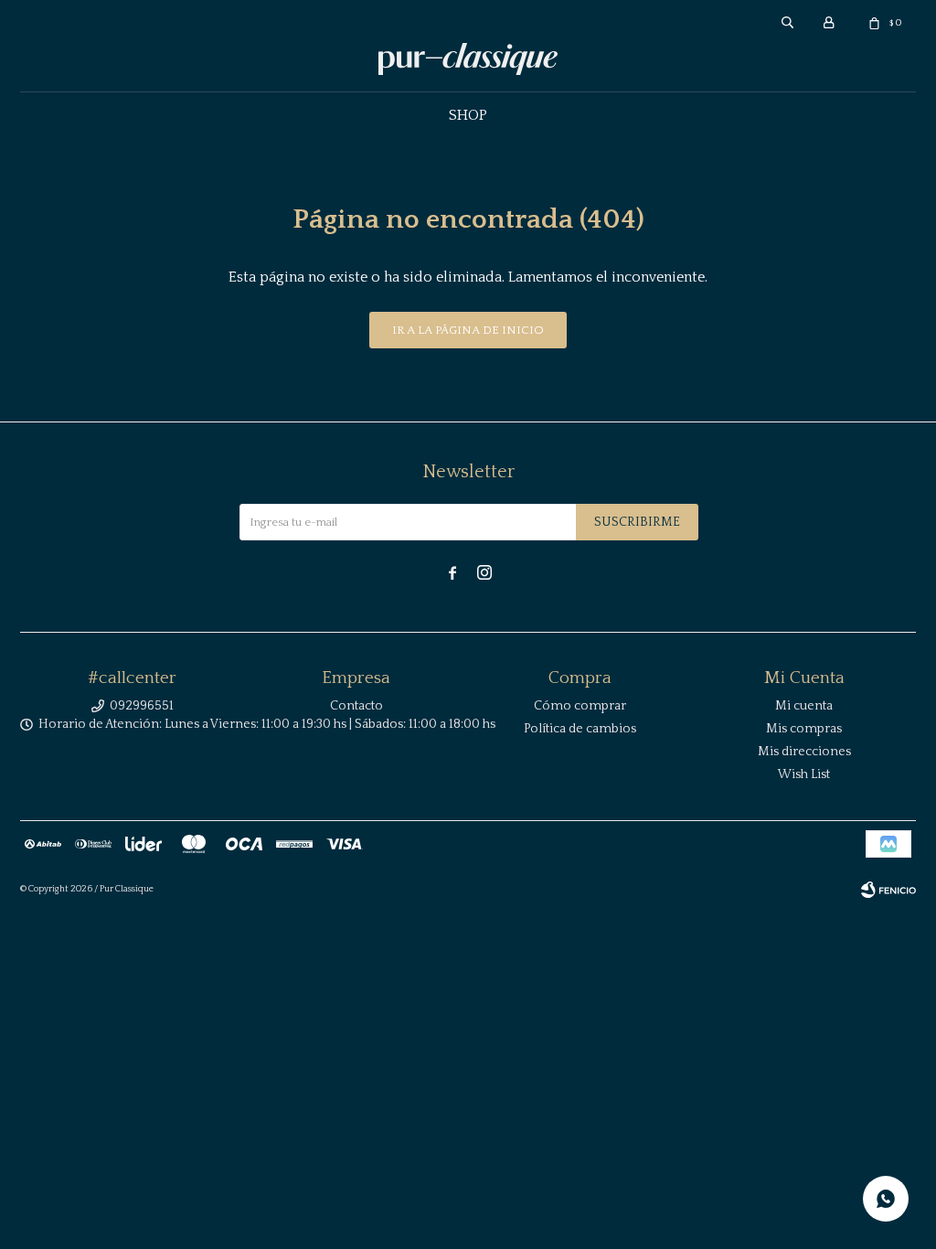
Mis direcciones (804, 751)
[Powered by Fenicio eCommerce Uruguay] (888, 889)
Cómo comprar (580, 706)
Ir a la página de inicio (468, 330)
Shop (468, 115)
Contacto (356, 706)
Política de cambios (580, 728)
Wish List (804, 774)
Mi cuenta (804, 706)
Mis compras (804, 728)
